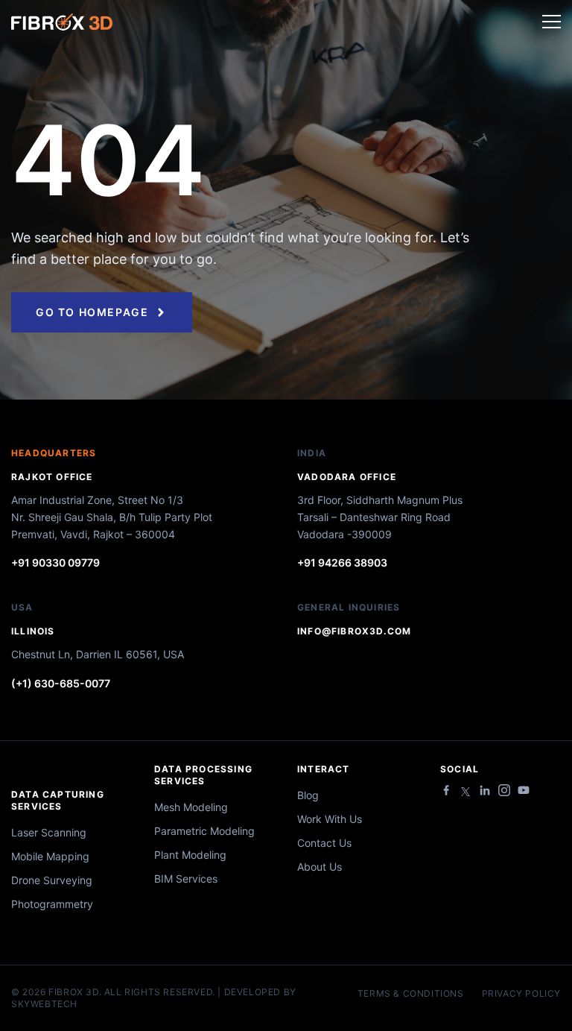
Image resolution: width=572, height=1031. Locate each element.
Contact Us (324, 842)
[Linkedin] (485, 790)
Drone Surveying (51, 880)
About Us (319, 866)
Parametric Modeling (204, 831)
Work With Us (329, 819)
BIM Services (185, 878)
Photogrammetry (52, 904)
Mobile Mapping (50, 856)
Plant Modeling (190, 854)
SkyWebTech (44, 1003)
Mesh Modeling (191, 807)
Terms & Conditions (411, 993)
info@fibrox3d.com (354, 631)
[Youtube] (524, 790)
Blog (308, 795)
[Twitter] (465, 792)
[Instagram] (504, 790)
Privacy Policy (521, 993)
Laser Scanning (48, 832)
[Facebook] (446, 790)
